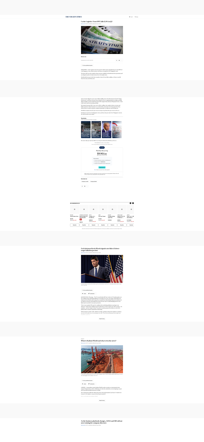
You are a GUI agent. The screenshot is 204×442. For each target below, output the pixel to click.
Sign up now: (83, 23)
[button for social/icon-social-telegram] (116, 60)
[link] (73, 16)
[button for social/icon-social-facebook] (119, 60)
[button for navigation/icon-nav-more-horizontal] (122, 60)
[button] (131, 16)
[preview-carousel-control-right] (121, 129)
